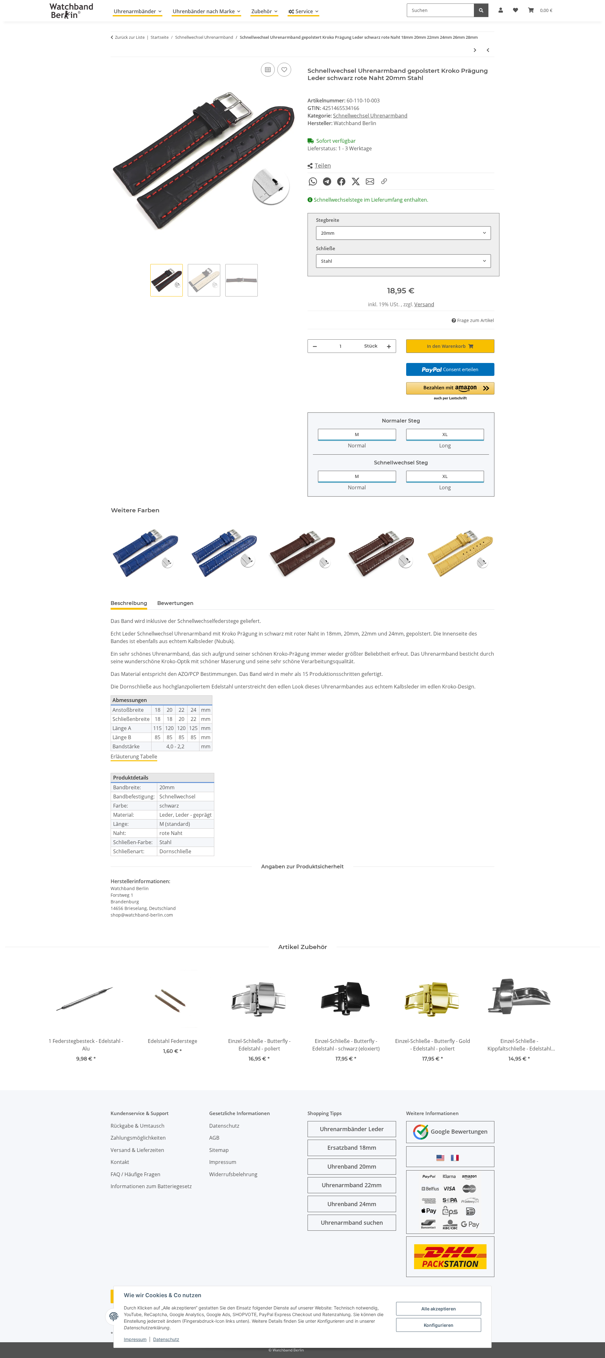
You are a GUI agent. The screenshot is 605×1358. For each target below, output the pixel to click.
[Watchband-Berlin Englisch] (442, 1158)
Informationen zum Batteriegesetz (151, 1186)
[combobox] (403, 233)
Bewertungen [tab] (175, 603)
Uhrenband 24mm (351, 1204)
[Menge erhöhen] (389, 346)
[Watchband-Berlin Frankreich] (456, 1158)
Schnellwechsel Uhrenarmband (370, 115)
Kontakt (120, 1162)
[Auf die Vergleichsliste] (268, 70)
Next (484, 553)
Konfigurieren (438, 1325)
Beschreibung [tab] (129, 603)
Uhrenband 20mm (351, 1166)
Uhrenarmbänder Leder (352, 1129)
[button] (319, 166)
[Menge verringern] (315, 346)
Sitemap (219, 1150)
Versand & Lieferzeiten (137, 1150)
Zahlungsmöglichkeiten (138, 1137)
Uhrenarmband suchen (352, 1222)
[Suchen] (481, 10)
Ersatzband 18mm (351, 1147)
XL (445, 434)
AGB (214, 1137)
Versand (424, 304)
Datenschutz (166, 1339)
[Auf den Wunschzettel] (284, 70)
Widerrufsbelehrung (233, 1174)
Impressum (135, 1339)
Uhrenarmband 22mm (352, 1185)
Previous (121, 553)
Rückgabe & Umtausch (137, 1125)
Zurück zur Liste (130, 37)
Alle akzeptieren (438, 1308)
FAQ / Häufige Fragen (135, 1174)
